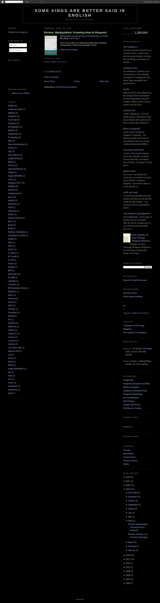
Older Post (104, 81)
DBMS (11, 106)
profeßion (12, 204)
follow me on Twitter (21, 93)
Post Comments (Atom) (66, 87)
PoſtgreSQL (13, 134)
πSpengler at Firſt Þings (133, 326)
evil (9, 355)
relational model (15, 109)
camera (11, 337)
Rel (9, 320)
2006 (128, 583)
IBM (10, 270)
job (9, 372)
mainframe (12, 386)
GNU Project (128, 401)
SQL (10, 151)
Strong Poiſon (145, 361)
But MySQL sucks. (129, 68)
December (132, 493)
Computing (13, 137)
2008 (128, 575)
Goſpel (11, 172)
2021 (128, 481)
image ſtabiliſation (16, 369)
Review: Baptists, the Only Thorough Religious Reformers (140, 238)
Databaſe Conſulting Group (135, 391)
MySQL (11, 130)
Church (11, 165)
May (130, 517)
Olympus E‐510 (128, 110)
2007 (128, 579)
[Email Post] (61, 58)
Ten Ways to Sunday (132, 408)
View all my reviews (69, 50)
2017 (128, 559)
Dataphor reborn (128, 171)
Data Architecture (15, 169)
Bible (10, 162)
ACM (10, 207)
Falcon (11, 263)
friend (10, 365)
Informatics (13, 274)
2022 (128, 477)
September (133, 505)
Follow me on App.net (17, 32)
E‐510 (10, 260)
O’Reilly (11, 309)
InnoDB (11, 277)
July (130, 513)
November (132, 497)
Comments (16, 50)
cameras (12, 341)
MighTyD (12, 291)
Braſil (10, 228)
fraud (10, 362)
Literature (12, 284)
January (131, 550)
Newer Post (49, 81)
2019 (128, 489)
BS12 (10, 221)
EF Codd (12, 256)
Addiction (12, 211)
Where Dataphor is (129, 47)
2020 (128, 485)
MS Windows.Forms (17, 288)
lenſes (10, 383)
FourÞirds (12, 120)
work (10, 393)
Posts (14, 45)
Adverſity (125, 89)
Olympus (12, 123)
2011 (128, 567)
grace (10, 197)
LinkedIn (12, 281)
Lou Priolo (103, 36)
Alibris (126, 464)
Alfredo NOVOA (15, 218)
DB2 (10, 242)
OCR (10, 306)
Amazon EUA (129, 457)
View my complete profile (136, 313)
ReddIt (47, 62)
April (130, 521)
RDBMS (11, 186)
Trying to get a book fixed (132, 150)
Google (11, 267)
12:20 (58, 58)
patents (11, 200)
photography (13, 127)
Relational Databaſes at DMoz (136, 384)
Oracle (11, 148)
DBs (10, 141)
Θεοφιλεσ (127, 329)
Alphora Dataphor (131, 387)
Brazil (10, 225)
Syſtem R (12, 327)
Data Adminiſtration (16, 144)
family (10, 358)
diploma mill (13, 351)
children (11, 344)
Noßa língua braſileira (132, 296)
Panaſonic (12, 313)
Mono (10, 295)
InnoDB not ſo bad (129, 192)
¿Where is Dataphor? (130, 129)
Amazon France (130, 461)
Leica (10, 179)
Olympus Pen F (15, 183)
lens (10, 379)
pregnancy (12, 390)
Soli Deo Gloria (130, 293)
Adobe (11, 214)
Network (11, 298)
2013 (128, 563)
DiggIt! (53, 62)
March (131, 542)
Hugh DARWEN (15, 176)
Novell (11, 302)
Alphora (11, 113)
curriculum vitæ (15, 348)
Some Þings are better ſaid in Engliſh (80, 13)
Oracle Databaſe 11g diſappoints (135, 214)
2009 (128, 571)
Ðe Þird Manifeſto (131, 398)
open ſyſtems (13, 155)
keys (10, 376)
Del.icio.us (62, 62)
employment (13, 193)
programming (14, 158)
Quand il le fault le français (135, 280)
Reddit (11, 316)
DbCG (11, 249)
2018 (128, 555)
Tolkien (11, 330)
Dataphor (12, 116)
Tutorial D (12, 334)
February (132, 546)
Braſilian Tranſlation (16, 232)
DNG (10, 246)
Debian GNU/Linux (131, 405)
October (131, 501)
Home (77, 81)
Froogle (126, 450)
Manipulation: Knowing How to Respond (78, 36)
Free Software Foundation (134, 333)
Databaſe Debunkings (133, 394)
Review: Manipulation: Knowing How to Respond (75, 32)
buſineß (11, 190)
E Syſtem (12, 253)
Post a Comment (51, 77)
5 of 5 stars (74, 38)
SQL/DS (11, 323)
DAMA (11, 239)
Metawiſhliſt (128, 454)
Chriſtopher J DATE (16, 235)
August (131, 509)
